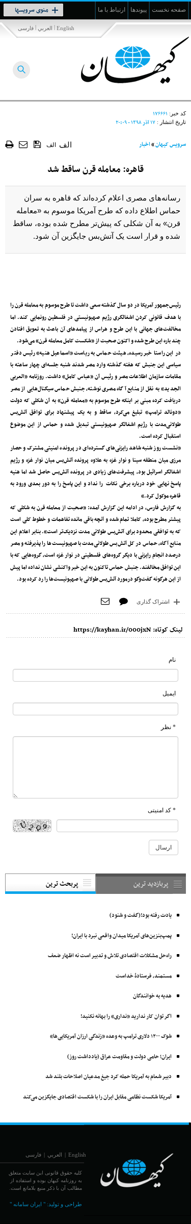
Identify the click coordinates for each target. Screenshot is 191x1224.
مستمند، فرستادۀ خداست (144, 976)
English (65, 28)
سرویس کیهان (170, 144)
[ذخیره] (37, 144)
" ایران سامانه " (27, 1204)
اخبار (144, 144)
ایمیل (169, 693)
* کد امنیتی (162, 810)
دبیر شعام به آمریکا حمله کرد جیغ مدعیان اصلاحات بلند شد (108, 1077)
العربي (45, 28)
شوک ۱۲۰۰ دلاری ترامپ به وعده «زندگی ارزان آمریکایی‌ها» (111, 1036)
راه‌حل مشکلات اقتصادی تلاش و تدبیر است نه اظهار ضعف (110, 956)
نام (172, 659)
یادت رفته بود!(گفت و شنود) (141, 915)
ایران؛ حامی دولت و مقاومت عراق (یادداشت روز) (119, 1057)
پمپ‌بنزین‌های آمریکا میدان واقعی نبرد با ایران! (121, 936)
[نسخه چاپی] (9, 144)
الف (51, 144)
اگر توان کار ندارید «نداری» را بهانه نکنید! (126, 1016)
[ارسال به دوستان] (24, 144)
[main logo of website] (123, 60)
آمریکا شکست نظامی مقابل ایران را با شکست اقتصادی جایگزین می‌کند (97, 1097)
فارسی (26, 28)
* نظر (168, 727)
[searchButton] (21, 70)
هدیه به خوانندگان (152, 996)
